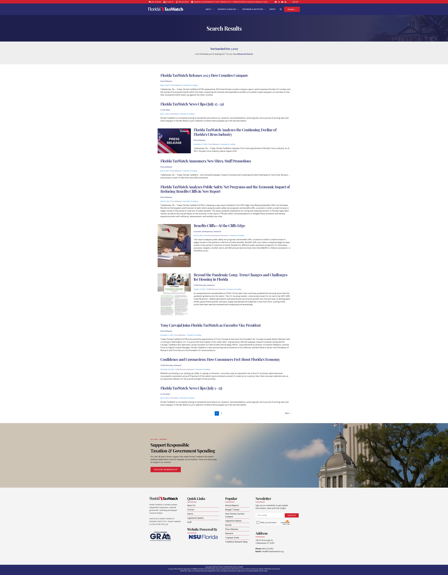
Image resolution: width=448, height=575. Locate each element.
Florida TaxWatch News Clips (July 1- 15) (191, 387)
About (208, 9)
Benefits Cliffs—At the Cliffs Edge (219, 225)
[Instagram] (279, 2)
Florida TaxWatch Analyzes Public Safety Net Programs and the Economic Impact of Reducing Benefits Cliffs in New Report (225, 189)
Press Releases (166, 81)
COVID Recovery (200, 285)
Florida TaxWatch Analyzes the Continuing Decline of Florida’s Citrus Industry (235, 132)
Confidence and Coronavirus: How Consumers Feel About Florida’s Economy (220, 359)
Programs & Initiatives (252, 9)
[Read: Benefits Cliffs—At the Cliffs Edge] (174, 245)
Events (272, 9)
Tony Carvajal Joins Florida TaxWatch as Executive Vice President (210, 325)
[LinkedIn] (285, 2)
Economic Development (203, 231)
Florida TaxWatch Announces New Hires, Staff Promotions (205, 160)
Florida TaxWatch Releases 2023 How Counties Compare (204, 75)
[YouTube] (282, 2)
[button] (213, 9)
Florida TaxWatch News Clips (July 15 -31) (192, 103)
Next (288, 413)
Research (217, 231)
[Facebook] (276, 2)
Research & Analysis (227, 9)
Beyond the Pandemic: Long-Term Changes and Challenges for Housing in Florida (240, 277)
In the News (165, 110)
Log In (295, 2)
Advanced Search (245, 54)
